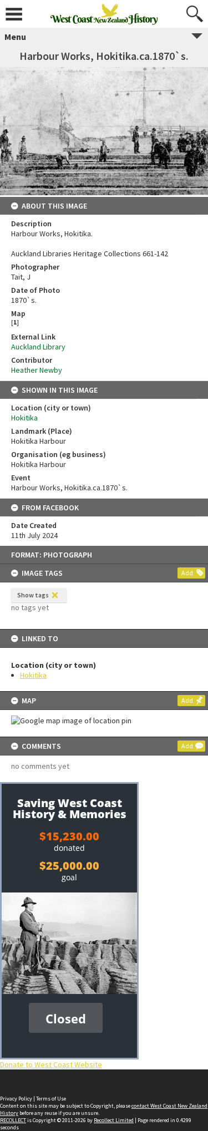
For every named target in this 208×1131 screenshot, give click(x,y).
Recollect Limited (114, 1120)
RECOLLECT (13, 1120)
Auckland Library (38, 347)
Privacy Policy (16, 1098)
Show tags (33, 595)
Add (187, 573)
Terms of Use (51, 1098)
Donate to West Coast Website (51, 1064)
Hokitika (33, 675)
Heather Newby (36, 370)
